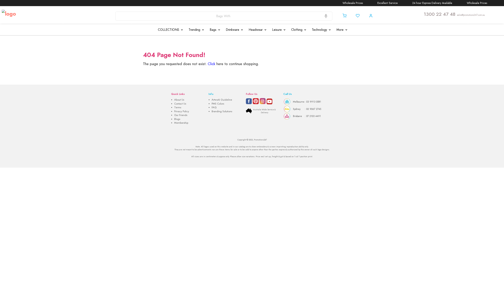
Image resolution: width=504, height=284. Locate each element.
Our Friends (180, 115)
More (340, 30)
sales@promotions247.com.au (471, 15)
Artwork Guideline (222, 100)
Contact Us (180, 104)
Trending (194, 30)
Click (211, 63)
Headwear (256, 30)
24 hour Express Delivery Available (426, 3)
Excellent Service (381, 3)
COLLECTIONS (168, 30)
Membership (181, 123)
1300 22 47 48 (439, 14)
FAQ (214, 107)
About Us (179, 100)
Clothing (296, 30)
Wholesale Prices (346, 3)
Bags (213, 30)
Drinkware (232, 30)
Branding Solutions (222, 111)
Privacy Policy (181, 111)
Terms (177, 107)
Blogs (177, 119)
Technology (319, 30)
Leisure (277, 30)
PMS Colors (218, 104)
